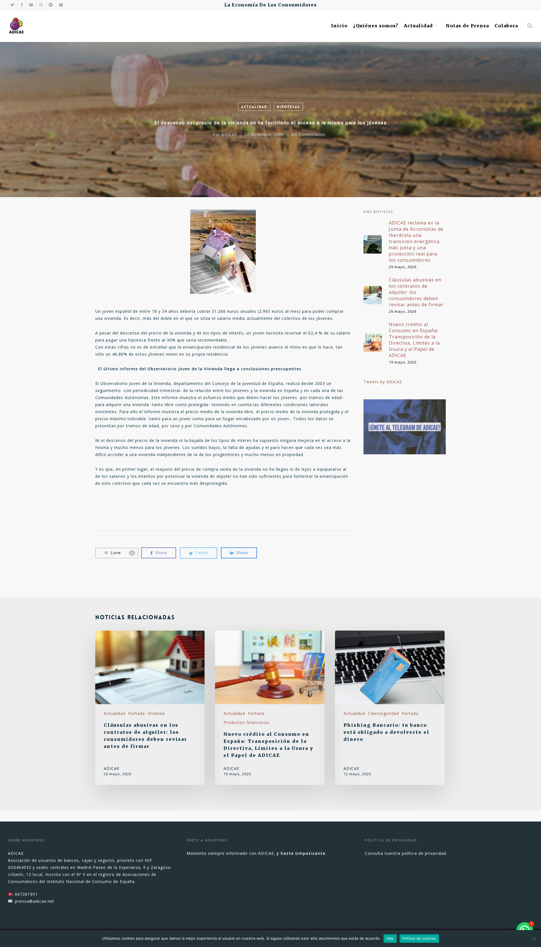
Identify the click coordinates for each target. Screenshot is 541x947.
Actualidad (418, 25)
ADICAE (229, 134)
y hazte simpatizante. (302, 853)
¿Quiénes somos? (375, 25)
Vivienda (156, 713)
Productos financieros (246, 722)
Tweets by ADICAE (382, 381)
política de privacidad (424, 853)
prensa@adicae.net (34, 901)
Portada (136, 713)
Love (122, 552)
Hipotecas (288, 107)
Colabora (506, 25)
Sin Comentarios (308, 134)
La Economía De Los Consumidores (270, 5)
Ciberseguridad (383, 713)
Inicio (339, 25)
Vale (390, 938)
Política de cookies (419, 938)
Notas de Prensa (467, 25)
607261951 (26, 894)
